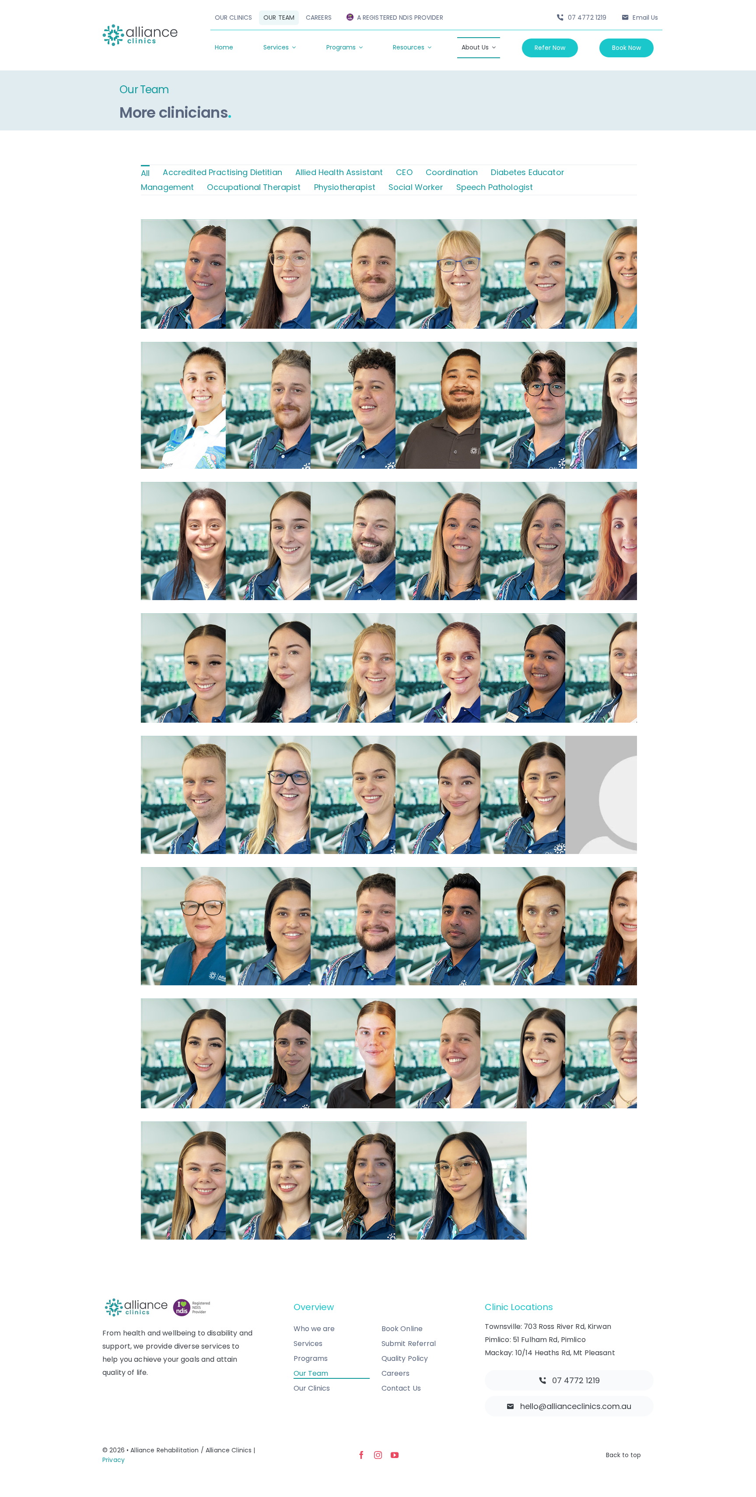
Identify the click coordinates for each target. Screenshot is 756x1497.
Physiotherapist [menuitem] (344, 187)
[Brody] (389, 932)
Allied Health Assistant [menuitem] (339, 172)
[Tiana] (558, 801)
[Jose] (474, 679)
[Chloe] (474, 1064)
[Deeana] (558, 1064)
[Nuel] (474, 1187)
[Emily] (389, 801)
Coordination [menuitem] (452, 172)
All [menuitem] (145, 173)
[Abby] (219, 1187)
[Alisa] (474, 285)
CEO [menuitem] (404, 172)
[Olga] (558, 932)
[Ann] (558, 547)
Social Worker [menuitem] (415, 187)
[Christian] (474, 407)
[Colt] (389, 407)
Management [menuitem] (167, 187)
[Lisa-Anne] (219, 932)
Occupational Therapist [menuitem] (254, 187)
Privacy (113, 1459)
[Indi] (304, 932)
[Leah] (389, 679)
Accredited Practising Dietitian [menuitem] (222, 172)
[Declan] (389, 285)
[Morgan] (304, 407)
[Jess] (219, 285)
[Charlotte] (389, 1064)
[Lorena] (304, 1187)
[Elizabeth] (219, 547)
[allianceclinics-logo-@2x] (140, 27)
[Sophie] (474, 801)
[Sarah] (304, 285)
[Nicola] (219, 407)
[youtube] (395, 1455)
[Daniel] (389, 547)
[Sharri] (558, 285)
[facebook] (361, 1455)
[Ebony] (304, 679)
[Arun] (474, 932)
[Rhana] (558, 679)
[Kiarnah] (304, 547)
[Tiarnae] (304, 1064)
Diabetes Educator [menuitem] (527, 172)
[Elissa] (219, 1064)
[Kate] (304, 801)
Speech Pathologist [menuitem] (494, 187)
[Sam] (219, 801)
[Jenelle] (219, 679)
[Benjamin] (558, 407)
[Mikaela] (389, 1187)
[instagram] (378, 1455)
